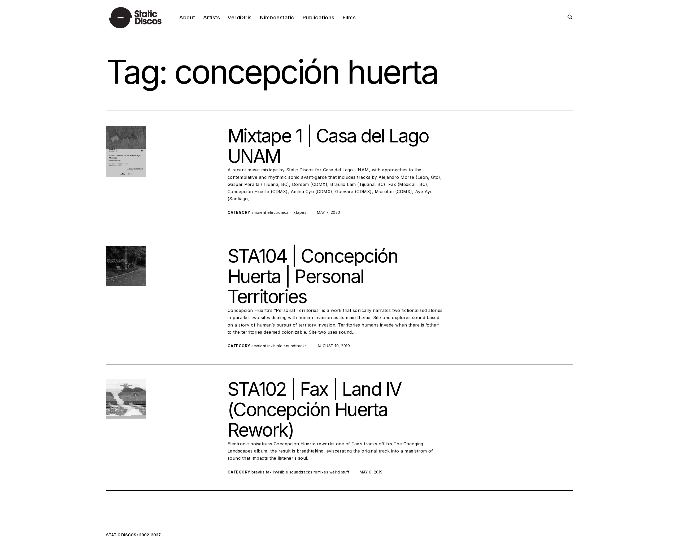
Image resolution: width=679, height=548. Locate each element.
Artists (211, 17)
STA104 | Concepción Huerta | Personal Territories (313, 276)
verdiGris (240, 17)
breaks (257, 472)
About (187, 17)
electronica (278, 212)
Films (349, 17)
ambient (258, 212)
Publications (318, 17)
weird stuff (339, 472)
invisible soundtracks (287, 345)
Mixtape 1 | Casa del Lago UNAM (328, 145)
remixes (321, 472)
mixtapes (298, 212)
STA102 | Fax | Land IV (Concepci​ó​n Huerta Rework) (314, 409)
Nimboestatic (277, 17)
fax (269, 472)
